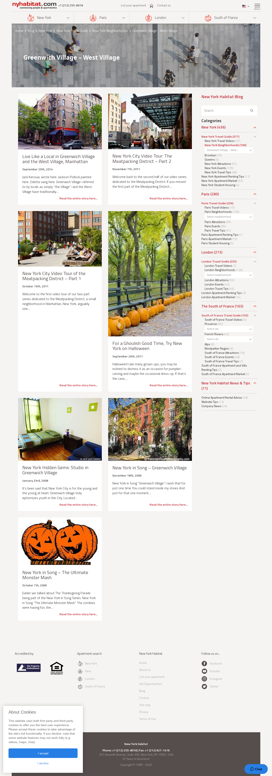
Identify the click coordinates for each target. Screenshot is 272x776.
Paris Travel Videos (217, 207)
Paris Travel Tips (215, 230)
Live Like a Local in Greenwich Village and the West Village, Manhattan (58, 159)
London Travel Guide (215, 261)
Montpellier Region (217, 348)
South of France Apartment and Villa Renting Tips (224, 367)
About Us (145, 669)
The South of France (217, 306)
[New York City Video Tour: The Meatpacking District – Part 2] (150, 121)
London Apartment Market (218, 297)
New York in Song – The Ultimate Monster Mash (55, 575)
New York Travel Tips (218, 172)
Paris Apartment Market (216, 239)
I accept (43, 753)
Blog (31, 30)
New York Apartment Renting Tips (222, 176)
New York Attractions (218, 163)
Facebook (216, 663)
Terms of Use (147, 719)
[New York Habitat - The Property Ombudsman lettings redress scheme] (29, 671)
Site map (144, 705)
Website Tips (209, 401)
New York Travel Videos (220, 140)
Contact (144, 698)
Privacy (143, 712)
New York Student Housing (218, 185)
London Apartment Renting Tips (221, 293)
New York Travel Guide (72, 30)
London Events (214, 284)
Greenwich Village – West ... (223, 150)
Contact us (164, 5)
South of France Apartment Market (223, 374)
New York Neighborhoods (110, 30)
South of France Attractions (222, 352)
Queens (210, 159)
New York (44, 17)
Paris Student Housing (215, 243)
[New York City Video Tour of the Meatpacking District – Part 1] (60, 239)
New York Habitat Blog (222, 96)
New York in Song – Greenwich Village (149, 467)
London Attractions (217, 280)
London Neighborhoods (220, 270)
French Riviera (214, 334)
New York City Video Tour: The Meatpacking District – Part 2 (142, 158)
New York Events (215, 168)
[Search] (251, 111)
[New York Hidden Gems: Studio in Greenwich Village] (60, 429)
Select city (212, 328)
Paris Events (212, 226)
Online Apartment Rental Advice (221, 397)
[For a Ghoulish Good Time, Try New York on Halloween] (150, 274)
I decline (43, 763)
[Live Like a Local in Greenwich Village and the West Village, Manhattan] (60, 122)
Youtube (215, 671)
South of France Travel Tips (222, 361)
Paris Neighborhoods (218, 211)
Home (19, 30)
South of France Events (219, 357)
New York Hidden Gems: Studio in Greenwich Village (55, 470)
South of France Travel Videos (223, 319)
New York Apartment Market (219, 180)
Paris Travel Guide (213, 203)
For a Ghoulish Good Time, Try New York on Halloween (147, 346)
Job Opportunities (150, 683)
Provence (211, 324)
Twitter (214, 686)
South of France (226, 17)
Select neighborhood (219, 216)
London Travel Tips (217, 288)
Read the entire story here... (79, 198)
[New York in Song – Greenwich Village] (150, 429)
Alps (207, 344)
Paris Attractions (215, 222)
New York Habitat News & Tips (225, 383)
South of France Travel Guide (221, 315)
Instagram (216, 678)
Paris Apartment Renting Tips (219, 234)
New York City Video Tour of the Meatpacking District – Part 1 (53, 276)
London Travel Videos (218, 265)
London (160, 17)
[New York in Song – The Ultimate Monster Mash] (60, 541)
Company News (211, 406)
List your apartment (133, 5)
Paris (103, 17)
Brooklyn (210, 155)
